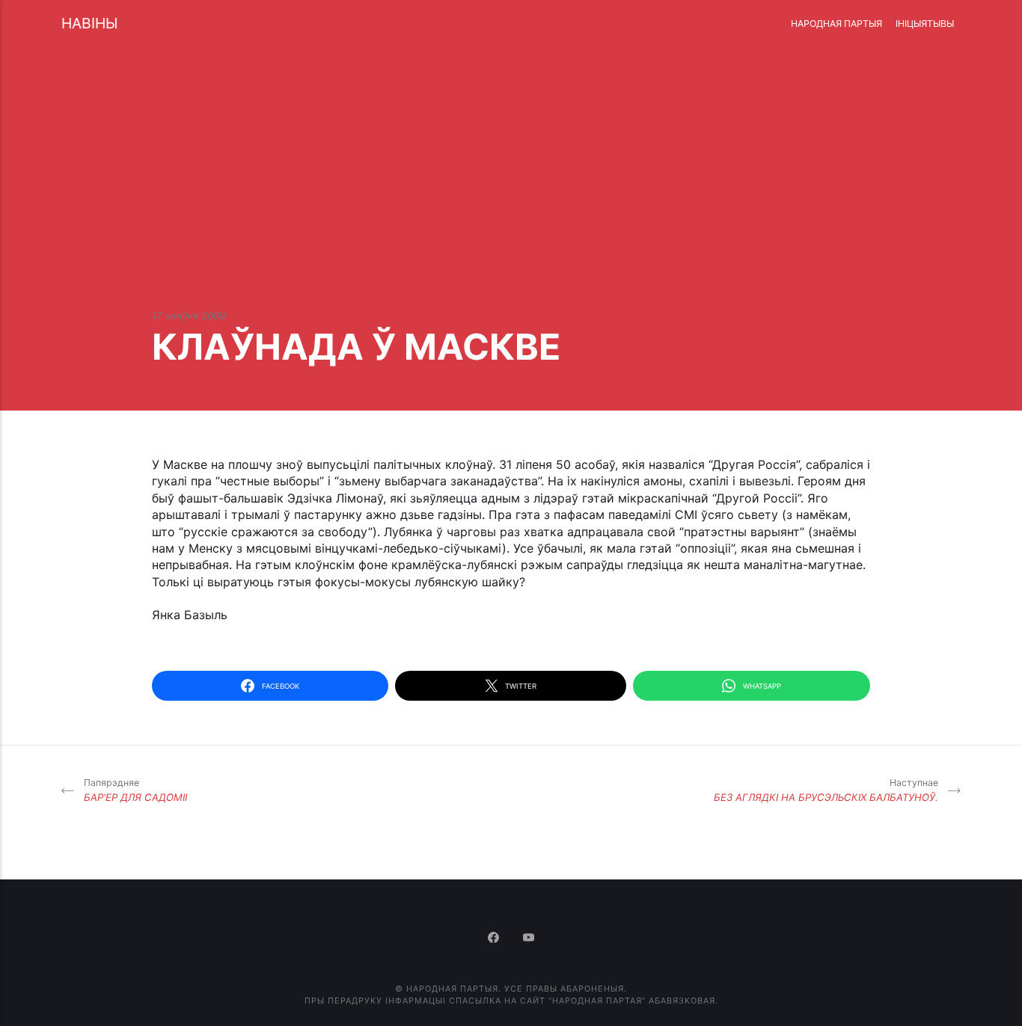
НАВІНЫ (89, 23)
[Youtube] (529, 938)
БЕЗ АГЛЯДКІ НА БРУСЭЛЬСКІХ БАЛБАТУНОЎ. (826, 790)
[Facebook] (494, 938)
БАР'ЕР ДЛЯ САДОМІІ (135, 790)
